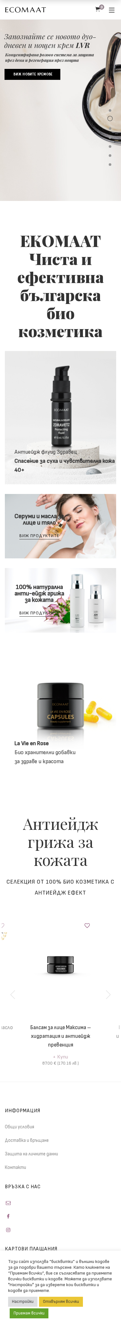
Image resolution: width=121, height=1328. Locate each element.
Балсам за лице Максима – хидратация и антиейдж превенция (60, 1036)
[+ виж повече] (60, 417)
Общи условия (19, 1127)
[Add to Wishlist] (87, 925)
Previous (12, 994)
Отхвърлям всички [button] (61, 1301)
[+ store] (60, 709)
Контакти (15, 1167)
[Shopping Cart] (97, 9)
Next (108, 994)
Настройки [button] (23, 1301)
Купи (62, 1057)
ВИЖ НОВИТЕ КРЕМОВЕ (33, 74)
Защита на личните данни (31, 1154)
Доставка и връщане (27, 1140)
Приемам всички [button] (29, 1313)
